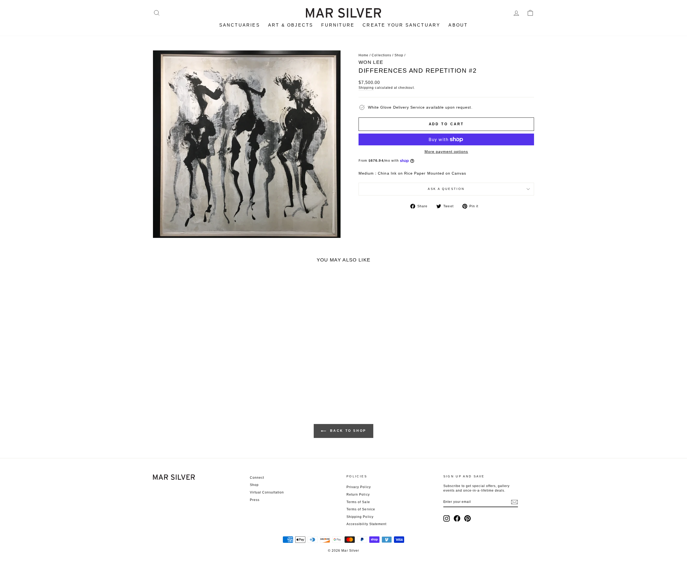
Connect (257, 478)
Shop (398, 55)
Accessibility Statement (366, 524)
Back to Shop (347, 431)
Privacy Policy (358, 487)
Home (363, 55)
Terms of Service (360, 509)
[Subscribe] (514, 502)
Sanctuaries (239, 25)
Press (255, 500)
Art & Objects (290, 25)
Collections (381, 55)
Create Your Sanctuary (401, 25)
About (458, 25)
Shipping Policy (360, 517)
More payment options (446, 151)
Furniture (338, 25)
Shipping (366, 88)
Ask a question (446, 188)
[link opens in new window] (446, 518)
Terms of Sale (358, 502)
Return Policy (358, 494)
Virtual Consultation (267, 492)
